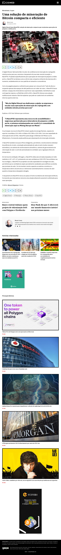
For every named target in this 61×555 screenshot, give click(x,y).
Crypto (12, 10)
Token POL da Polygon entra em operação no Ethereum (18, 331)
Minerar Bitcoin (29, 195)
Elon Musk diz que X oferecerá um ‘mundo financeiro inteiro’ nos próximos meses (44, 207)
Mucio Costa (18, 220)
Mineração (18, 195)
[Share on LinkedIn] (13, 67)
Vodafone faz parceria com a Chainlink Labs (14, 369)
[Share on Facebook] (7, 67)
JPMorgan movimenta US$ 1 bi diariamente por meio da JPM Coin (21, 443)
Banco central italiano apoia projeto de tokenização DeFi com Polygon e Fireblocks (15, 207)
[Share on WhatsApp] (3, 67)
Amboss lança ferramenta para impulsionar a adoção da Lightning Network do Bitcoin (26, 406)
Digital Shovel (8, 195)
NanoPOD (39, 195)
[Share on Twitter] (10, 67)
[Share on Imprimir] (20, 67)
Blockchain (5, 10)
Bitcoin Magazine (13, 185)
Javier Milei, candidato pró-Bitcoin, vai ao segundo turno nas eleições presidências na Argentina (29, 480)
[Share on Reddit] (17, 67)
